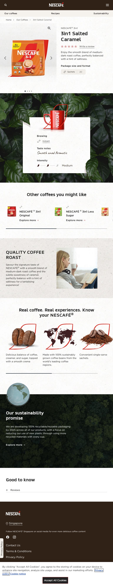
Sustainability (101, 13)
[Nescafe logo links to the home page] (13, 513)
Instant (46, 141)
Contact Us (13, 545)
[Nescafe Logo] (56, 5)
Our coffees (10, 13)
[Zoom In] (49, 28)
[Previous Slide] (5, 58)
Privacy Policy (15, 557)
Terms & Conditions (18, 551)
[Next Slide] (51, 58)
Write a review (86, 46)
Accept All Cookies (55, 580)
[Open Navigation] (107, 5)
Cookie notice (18, 573)
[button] (25, 91)
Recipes (55, 13)
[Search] (6, 5)
